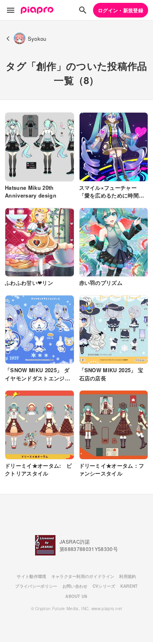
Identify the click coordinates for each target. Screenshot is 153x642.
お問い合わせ (75, 586)
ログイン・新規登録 (120, 10)
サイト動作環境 (31, 576)
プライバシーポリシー (36, 586)
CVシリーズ (104, 586)
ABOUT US (76, 596)
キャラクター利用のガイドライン (83, 576)
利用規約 (127, 576)
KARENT (129, 586)
